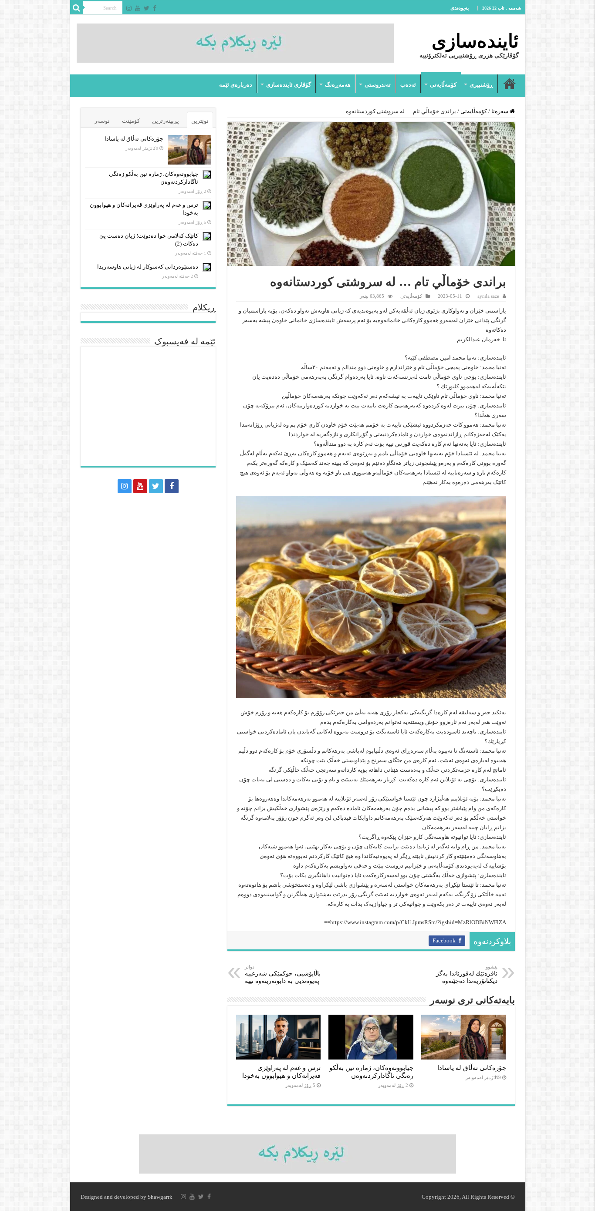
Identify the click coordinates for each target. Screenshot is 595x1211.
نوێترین (200, 121)
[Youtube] (137, 8)
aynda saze (488, 296)
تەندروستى (378, 84)
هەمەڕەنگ (338, 84)
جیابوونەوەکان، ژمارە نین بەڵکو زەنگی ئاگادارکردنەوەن (371, 1071)
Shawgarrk (160, 1197)
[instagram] (128, 8)
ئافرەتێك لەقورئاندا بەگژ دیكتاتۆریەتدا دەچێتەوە (466, 974)
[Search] (76, 7)
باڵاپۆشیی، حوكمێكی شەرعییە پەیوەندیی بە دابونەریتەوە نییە (283, 974)
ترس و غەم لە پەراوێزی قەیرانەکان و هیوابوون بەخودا (281, 1071)
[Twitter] (146, 8)
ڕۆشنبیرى (481, 84)
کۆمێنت (131, 121)
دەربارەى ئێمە (235, 84)
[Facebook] (154, 8)
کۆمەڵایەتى (443, 84)
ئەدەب (408, 84)
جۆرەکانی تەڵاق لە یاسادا (471, 1067)
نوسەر (102, 121)
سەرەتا (509, 83)
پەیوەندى (459, 8)
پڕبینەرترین (165, 121)
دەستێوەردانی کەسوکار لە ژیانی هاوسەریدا (147, 266)
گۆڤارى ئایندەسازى (288, 84)
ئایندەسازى (475, 41)
